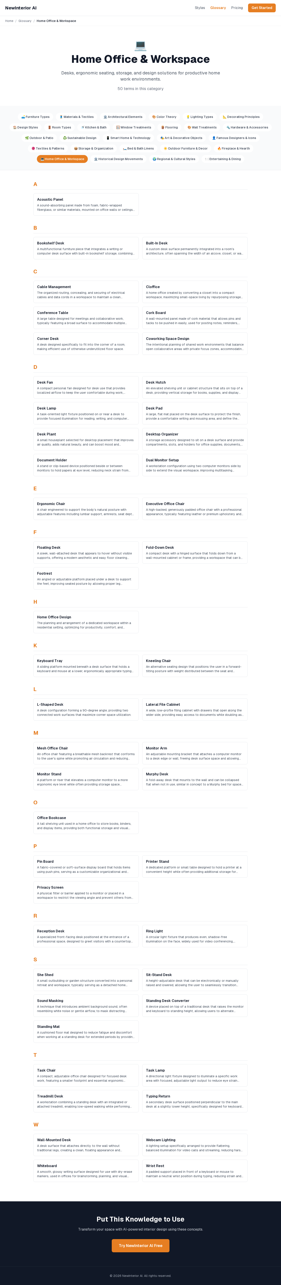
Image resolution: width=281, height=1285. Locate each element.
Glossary (218, 8)
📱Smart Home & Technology (128, 138)
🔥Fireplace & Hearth (233, 148)
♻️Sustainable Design (79, 138)
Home (9, 21)
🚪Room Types (59, 127)
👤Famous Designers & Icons (234, 138)
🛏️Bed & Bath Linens (138, 148)
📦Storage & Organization (93, 148)
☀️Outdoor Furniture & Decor (186, 148)
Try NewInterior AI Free (140, 1245)
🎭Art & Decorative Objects (181, 138)
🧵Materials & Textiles (76, 117)
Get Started (262, 8)
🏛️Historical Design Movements (118, 159)
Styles (200, 8)
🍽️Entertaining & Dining (223, 159)
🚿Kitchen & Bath (93, 127)
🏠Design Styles (25, 127)
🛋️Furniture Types (35, 117)
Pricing (237, 8)
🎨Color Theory (164, 117)
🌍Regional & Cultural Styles (174, 159)
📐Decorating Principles (241, 117)
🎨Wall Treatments (202, 127)
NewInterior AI (21, 7)
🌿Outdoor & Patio (39, 138)
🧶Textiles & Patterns (47, 148)
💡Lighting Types (199, 117)
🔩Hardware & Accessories (247, 127)
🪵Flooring (169, 127)
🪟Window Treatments (133, 127)
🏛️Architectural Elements (122, 117)
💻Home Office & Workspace (62, 159)
